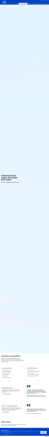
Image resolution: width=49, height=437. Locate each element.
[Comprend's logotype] (4, 2)
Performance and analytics (35, 3)
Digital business (42, 3)
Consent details (2, 434)
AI (14, 3)
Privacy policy (7, 434)
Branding (17, 3)
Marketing (29, 3)
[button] (47, 4)
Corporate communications (23, 3)
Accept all (43, 431)
